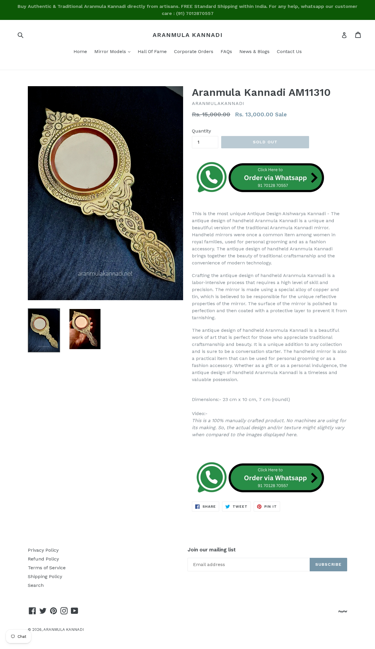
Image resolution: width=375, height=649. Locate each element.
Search (36, 585)
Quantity (201, 131)
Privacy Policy (43, 550)
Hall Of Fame (152, 51)
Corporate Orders (193, 51)
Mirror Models (113, 51)
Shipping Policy (45, 576)
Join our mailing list (212, 550)
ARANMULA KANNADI (188, 34)
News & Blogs (254, 51)
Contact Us (289, 51)
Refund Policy (43, 559)
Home (80, 51)
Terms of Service (47, 567)
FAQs (226, 51)
